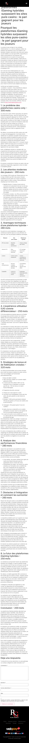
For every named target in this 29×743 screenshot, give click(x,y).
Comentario (4, 665)
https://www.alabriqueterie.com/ (13, 102)
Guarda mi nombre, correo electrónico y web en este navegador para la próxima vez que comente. (14, 700)
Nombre (3, 682)
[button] (26, 3)
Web (2, 693)
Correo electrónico (6, 687)
